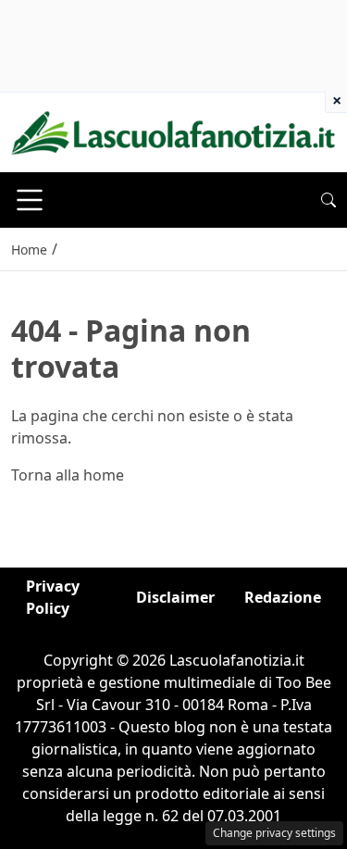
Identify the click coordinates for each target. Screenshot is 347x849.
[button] (328, 200)
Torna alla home (67, 475)
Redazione (282, 597)
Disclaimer (175, 597)
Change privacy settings (274, 833)
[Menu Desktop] (29, 200)
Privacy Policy (53, 597)
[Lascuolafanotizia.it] (173, 130)
